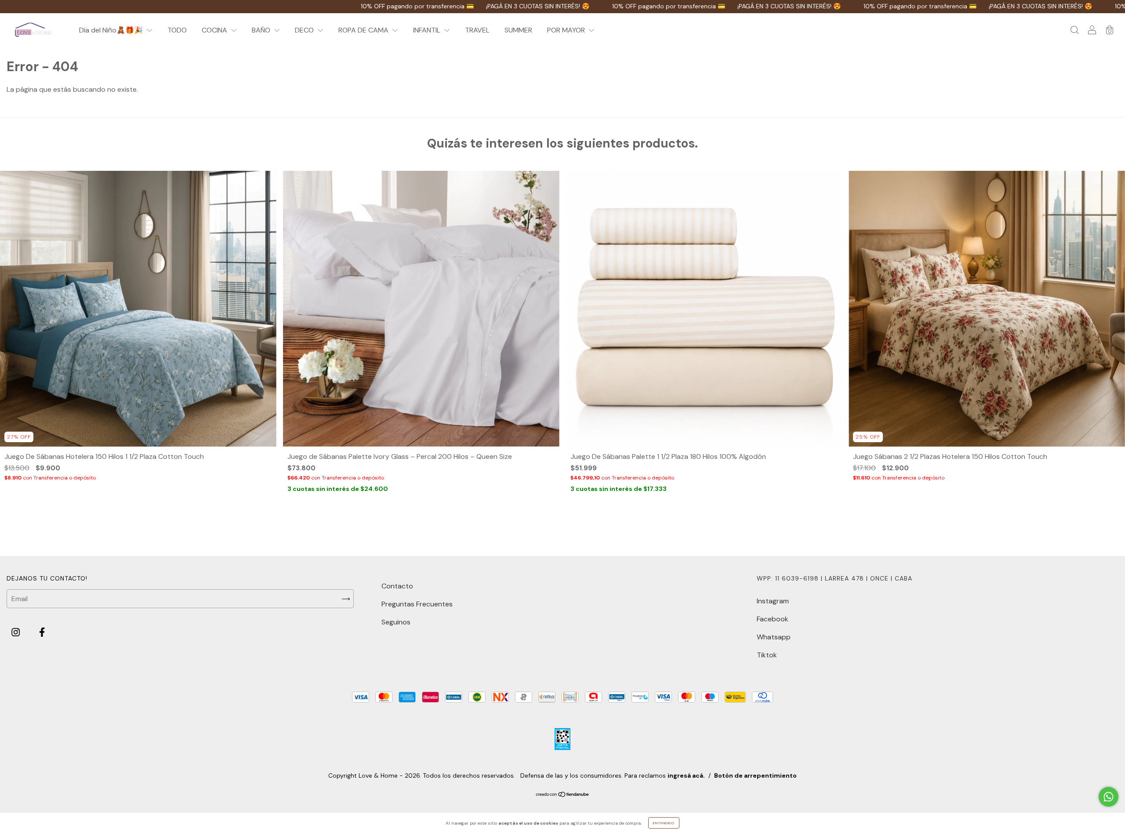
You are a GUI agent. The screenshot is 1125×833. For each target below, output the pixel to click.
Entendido (664, 823)
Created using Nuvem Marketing (562, 312)
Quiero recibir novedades (562, 280)
